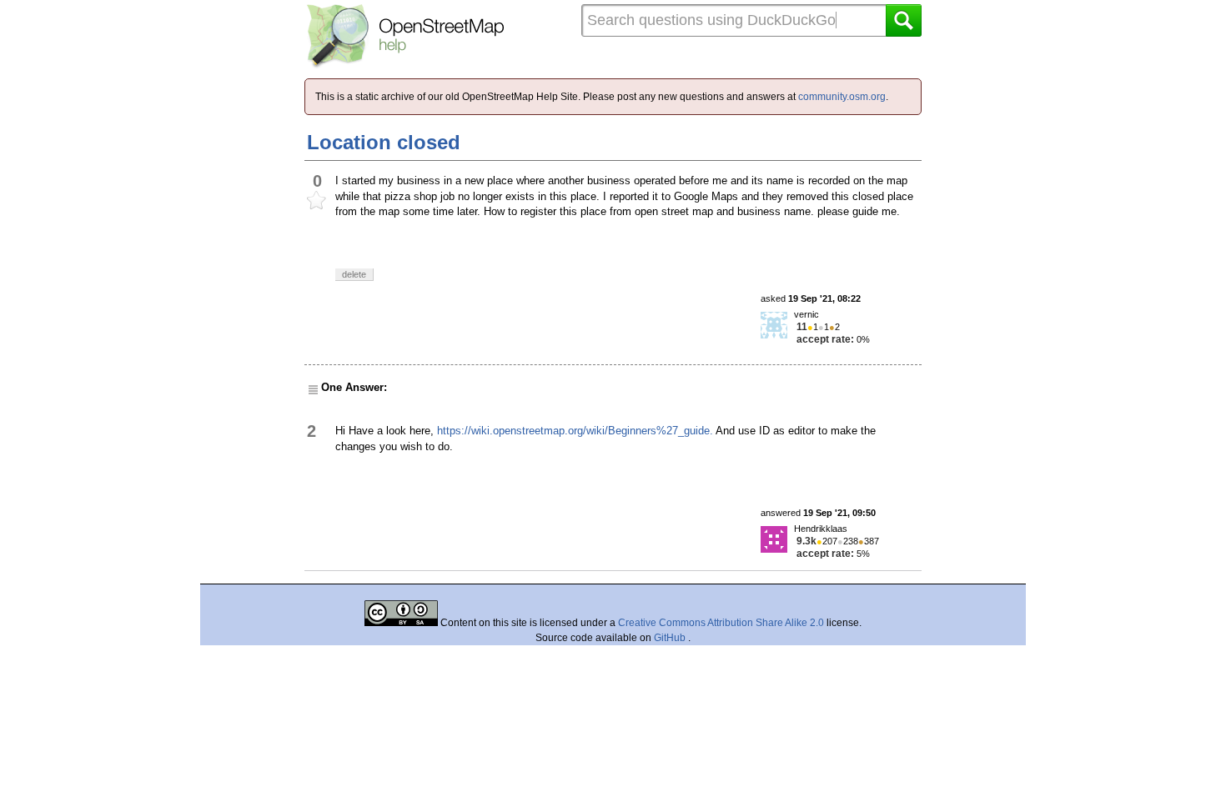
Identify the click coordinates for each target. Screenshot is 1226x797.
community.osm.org (842, 97)
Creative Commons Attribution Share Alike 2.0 (721, 623)
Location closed (383, 142)
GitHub (671, 638)
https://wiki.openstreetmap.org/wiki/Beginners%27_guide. (575, 430)
